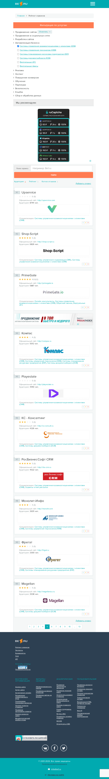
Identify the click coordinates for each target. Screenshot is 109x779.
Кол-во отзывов (49, 182)
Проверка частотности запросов (61, 686)
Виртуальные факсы (29, 66)
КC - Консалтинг (33, 418)
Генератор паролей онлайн (84, 690)
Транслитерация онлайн (83, 698)
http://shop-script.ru (45, 242)
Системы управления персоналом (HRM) (38, 50)
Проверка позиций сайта (63, 691)
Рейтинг (33, 182)
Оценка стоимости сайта (63, 706)
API (16, 659)
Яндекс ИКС (61, 714)
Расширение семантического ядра (21, 697)
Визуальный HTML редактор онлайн (84, 702)
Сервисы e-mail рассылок (36, 487)
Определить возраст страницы (64, 695)
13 (79, 627)
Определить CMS (63, 724)
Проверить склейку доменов (64, 717)
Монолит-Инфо (33, 501)
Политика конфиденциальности (54, 764)
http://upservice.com (46, 200)
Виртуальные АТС (28, 62)
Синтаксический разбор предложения (83, 715)
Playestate (29, 377)
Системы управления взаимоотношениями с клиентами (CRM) (48, 46)
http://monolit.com (45, 509)
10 (70, 627)
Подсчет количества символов (85, 694)
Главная (21, 16)
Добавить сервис (83, 183)
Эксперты (19, 650)
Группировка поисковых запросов (23, 702)
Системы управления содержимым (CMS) (53, 260)
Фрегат (27, 542)
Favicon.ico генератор (81, 707)
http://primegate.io (45, 283)
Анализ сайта (20, 687)
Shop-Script (30, 234)
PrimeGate (29, 275)
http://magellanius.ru (46, 591)
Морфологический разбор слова (22, 719)
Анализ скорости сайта (22, 715)
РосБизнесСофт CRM (37, 459)
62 (83, 307)
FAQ (17, 656)
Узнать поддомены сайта (63, 710)
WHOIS (59, 721)
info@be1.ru (56, 769)
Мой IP (79, 711)
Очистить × (44, 32)
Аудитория (19, 182)
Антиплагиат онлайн (23, 693)
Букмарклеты (20, 653)
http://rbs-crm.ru (44, 467)
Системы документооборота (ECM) (35, 58)
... (74, 627)
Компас (27, 333)
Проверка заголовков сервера (23, 710)
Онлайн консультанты (44, 301)
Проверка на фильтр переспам (44, 691)
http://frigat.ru (43, 550)
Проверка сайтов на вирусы (44, 696)
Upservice (29, 192)
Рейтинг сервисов (22, 647)
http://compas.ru (44, 341)
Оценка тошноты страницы (21, 706)
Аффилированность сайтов (44, 687)
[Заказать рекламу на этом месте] (90, 161)
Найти (53, 175)
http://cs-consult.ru (45, 426)
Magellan (28, 584)
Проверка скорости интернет (84, 685)
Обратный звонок (64, 303)
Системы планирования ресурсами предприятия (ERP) (44, 54)
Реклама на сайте (56, 775)
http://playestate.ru (45, 384)
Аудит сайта (19, 690)
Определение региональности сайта (62, 701)
